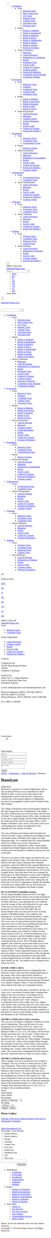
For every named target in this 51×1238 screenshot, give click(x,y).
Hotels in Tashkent (31, 30)
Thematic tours (29, 25)
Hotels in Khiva (29, 38)
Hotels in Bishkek (30, 99)
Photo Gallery (18, 1219)
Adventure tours (30, 23)
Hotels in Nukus (30, 43)
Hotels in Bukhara (30, 35)
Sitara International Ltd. (11, 1128)
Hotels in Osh (29, 106)
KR (13, 291)
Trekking (27, 87)
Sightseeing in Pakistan (33, 251)
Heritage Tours (29, 18)
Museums (27, 52)
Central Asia (9, 1144)
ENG (14, 274)
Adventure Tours (30, 94)
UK (6, 1155)
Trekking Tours (29, 236)
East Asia (8, 1147)
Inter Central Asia (30, 13)
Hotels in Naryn (30, 109)
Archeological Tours (31, 143)
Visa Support (17, 1214)
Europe (7, 1139)
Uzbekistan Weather (31, 77)
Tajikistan (16, 202)
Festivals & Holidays (32, 72)
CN (13, 286)
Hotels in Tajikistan (20, 1199)
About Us (16, 1206)
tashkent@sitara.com (10, 623)
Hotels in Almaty (30, 148)
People (26, 60)
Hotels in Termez (30, 45)
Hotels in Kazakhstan (21, 1192)
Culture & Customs (31, 67)
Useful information (31, 121)
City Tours (27, 16)
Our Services (17, 1209)
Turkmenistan (18, 172)
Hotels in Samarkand (32, 33)
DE (13, 281)
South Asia (9, 1150)
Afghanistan (13, 773)
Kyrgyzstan (17, 79)
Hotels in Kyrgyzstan (21, 1194)
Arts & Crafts (28, 65)
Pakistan (15, 231)
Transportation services (22, 1216)
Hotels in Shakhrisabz (32, 40)
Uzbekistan (17, 6)
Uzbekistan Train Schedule (34, 74)
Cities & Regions (30, 55)
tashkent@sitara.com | (16, 268)
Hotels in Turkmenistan (22, 1197)
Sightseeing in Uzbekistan (34, 57)
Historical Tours (30, 84)
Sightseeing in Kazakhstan (34, 158)
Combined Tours (30, 89)
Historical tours (29, 11)
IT (13, 279)
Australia (8, 1142)
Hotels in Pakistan (19, 1201)
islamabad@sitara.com (10, 305)
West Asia (8, 1158)
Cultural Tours (29, 21)
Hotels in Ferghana (31, 48)
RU (13, 276)
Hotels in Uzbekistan (21, 1189)
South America (10, 1136)
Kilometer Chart (30, 62)
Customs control (30, 70)
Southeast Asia (10, 1152)
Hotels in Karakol (30, 104)
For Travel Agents (19, 1211)
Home (4, 773)
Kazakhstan (17, 133)
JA (13, 288)
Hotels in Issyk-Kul (31, 101)
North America (10, 1133)
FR (13, 283)
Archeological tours (31, 177)
